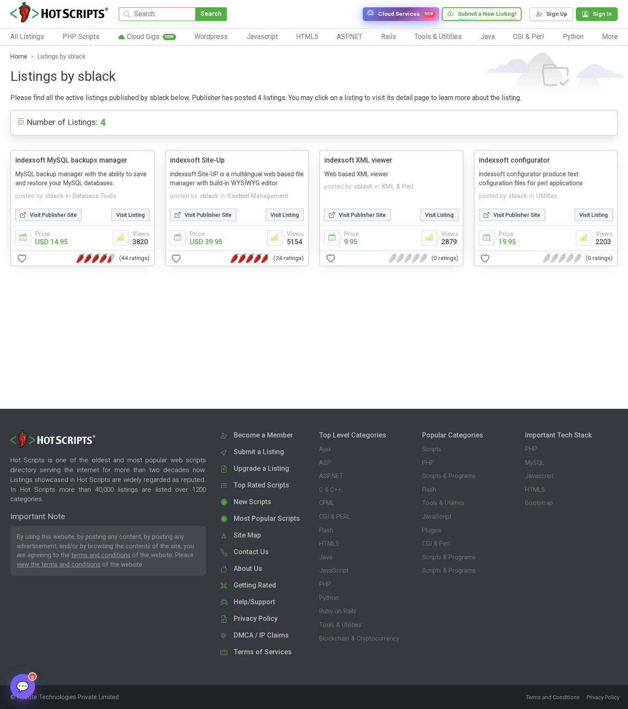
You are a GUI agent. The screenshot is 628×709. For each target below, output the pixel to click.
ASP (325, 463)
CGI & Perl (436, 543)
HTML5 (329, 543)
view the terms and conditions (58, 564)
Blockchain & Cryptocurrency (359, 638)
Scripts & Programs (449, 476)
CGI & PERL (334, 516)
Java (325, 557)
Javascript (539, 476)
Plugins (432, 530)
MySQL (534, 463)
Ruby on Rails (337, 611)
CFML (326, 503)
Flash (326, 530)
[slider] (95, 258)
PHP (325, 584)
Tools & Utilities (340, 625)
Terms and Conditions (553, 697)
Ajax (325, 449)
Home (18, 56)
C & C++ (330, 489)
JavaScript (334, 570)
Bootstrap (539, 503)
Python (329, 598)
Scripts (431, 449)
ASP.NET (331, 476)
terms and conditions (100, 555)
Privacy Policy (603, 697)
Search (211, 14)
